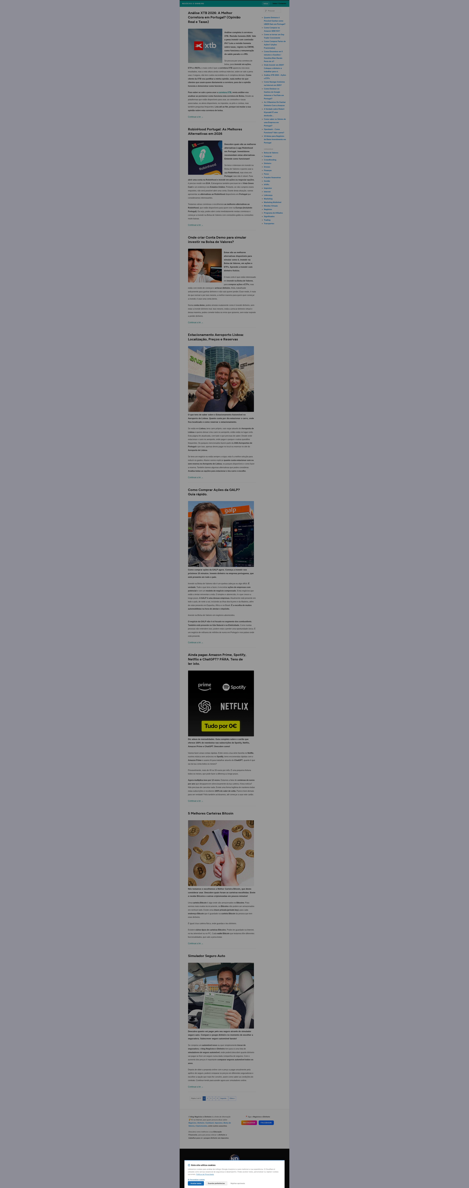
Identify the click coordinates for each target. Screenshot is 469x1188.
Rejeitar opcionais (238, 1183)
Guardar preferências (216, 1183)
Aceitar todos (196, 1183)
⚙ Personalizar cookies (196, 1179)
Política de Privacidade (205, 1174)
